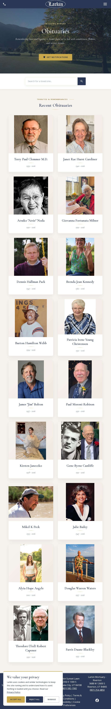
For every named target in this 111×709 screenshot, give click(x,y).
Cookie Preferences (71, 703)
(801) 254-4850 (97, 690)
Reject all (34, 699)
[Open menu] (105, 4)
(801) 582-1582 (69, 688)
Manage (52, 699)
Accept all (15, 699)
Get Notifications (55, 57)
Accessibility (65, 701)
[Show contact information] (4, 4)
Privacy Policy (13, 692)
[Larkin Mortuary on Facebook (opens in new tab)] (97, 700)
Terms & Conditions (72, 697)
